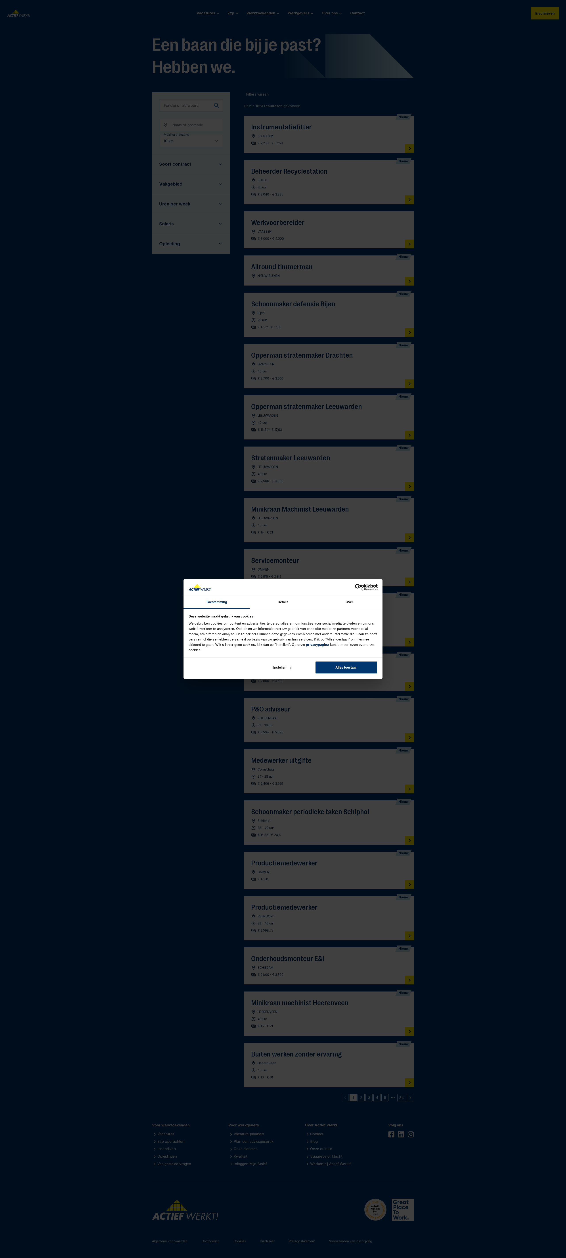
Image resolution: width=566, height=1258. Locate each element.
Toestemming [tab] (216, 602)
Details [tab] (283, 602)
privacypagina (317, 644)
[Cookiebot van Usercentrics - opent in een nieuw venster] (358, 587)
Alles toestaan (346, 667)
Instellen (279, 667)
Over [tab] (349, 602)
